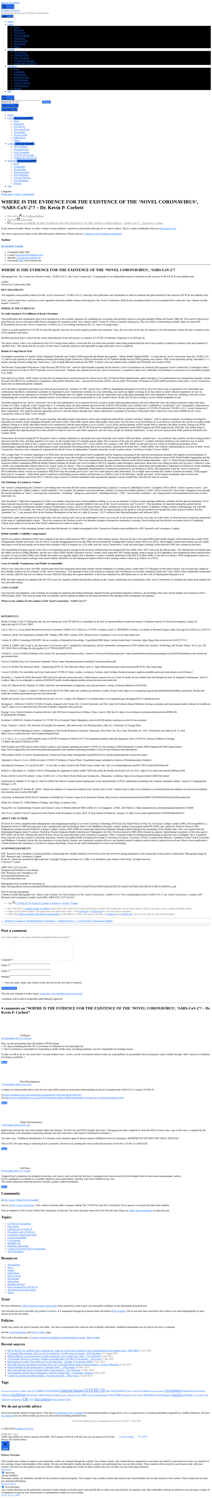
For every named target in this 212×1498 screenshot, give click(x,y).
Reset (16, 69)
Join (9, 91)
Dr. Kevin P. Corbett (12, 246)
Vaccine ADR (20, 41)
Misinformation (45, 1395)
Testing (74, 903)
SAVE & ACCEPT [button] (10, 1495)
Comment (7, 959)
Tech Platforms (21, 80)
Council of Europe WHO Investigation (26, 1248)
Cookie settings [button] (126, 1436)
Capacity (23, 1391)
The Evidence (20, 52)
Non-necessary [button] (8, 1484)
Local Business (21, 85)
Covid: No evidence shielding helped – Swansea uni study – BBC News (43, 1375)
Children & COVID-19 (25, 63)
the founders (120, 1311)
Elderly (129, 1391)
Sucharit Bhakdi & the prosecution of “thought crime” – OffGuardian (41, 1367)
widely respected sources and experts (39, 1305)
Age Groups (5, 1391)
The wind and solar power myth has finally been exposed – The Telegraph (43, 1370)
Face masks (13, 1226)
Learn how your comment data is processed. (61, 993)
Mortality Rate (74, 1395)
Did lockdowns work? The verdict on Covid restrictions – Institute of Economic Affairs (50, 1361)
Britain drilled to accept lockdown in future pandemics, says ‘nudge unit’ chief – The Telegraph (54, 1356)
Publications (20, 44)
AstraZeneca (15, 1391)
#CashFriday (20, 74)
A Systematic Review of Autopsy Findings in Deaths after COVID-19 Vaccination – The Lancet (54, 1359)
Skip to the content (10, 2)
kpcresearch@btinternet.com (29, 255)
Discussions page (167, 228)
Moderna (64, 1395)
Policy (119, 1394)
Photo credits (93, 1337)
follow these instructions (141, 1210)
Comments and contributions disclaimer (102, 233)
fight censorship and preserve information (39, 914)
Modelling (57, 1395)
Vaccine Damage (58, 1399)
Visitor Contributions (24, 194)
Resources (19, 30)
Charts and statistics (17, 1237)
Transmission (16, 1399)
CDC (33, 1391)
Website (5, 976)
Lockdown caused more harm (22, 1235)
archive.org (96, 911)
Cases (29, 1391)
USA (31, 1399)
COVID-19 (19, 32)
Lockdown (55, 903)
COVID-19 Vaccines (24, 60)
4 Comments (87, 223)
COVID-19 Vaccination (19, 1223)
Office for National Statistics (97, 1395)
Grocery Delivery (22, 83)
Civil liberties (13, 1240)
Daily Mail (110, 1391)
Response (127, 1395)
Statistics (177, 1394)
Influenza (5, 1395)
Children (40, 1390)
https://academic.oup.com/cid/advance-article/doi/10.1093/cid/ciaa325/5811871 (43, 1095)
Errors (134, 1391)
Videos (17, 46)
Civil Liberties (52, 1390)
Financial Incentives (157, 1391)
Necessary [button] (6, 1469)
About (10, 1292)
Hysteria (194, 1391)
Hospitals (186, 1391)
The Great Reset (22, 35)
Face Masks (143, 1390)
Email (5, 971)
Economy (120, 1390)
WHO (68, 1400)
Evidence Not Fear (10, 10)
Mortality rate (14, 1243)
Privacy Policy (38, 1332)
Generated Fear (21, 55)
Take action (13, 1281)
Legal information (18, 1332)
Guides (10, 49)
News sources (14, 1276)
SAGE (134, 1395)
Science (66, 903)
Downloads (13, 1278)
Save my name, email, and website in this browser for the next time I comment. (43, 982)
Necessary (10, 1472)
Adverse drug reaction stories (21, 1290)
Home (10, 21)
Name (5, 965)
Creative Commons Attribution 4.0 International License (58, 1337)
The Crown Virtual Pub (22, 1205)
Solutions (12, 66)
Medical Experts (32, 1395)
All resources (13, 1264)
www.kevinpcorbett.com (28, 257)
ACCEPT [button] (142, 1436)
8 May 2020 (26, 219)
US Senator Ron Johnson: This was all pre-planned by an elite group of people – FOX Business (54, 1353)
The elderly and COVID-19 (21, 1232)
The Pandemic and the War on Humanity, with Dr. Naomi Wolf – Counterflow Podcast (49, 1373)
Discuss (17, 88)
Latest (10, 24)
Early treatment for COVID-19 (22, 1287)
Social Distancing (163, 1395)
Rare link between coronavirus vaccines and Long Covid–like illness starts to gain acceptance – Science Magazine (63, 1364)
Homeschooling (21, 77)
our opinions (7, 1415)
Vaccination (19, 38)
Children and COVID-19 (19, 1229)
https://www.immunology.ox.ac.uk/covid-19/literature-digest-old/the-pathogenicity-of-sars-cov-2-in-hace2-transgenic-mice (64, 1097)
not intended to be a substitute (69, 1413)
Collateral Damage (71, 1390)
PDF (21, 260)
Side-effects (149, 1395)
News (16, 27)
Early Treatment (21, 58)
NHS (84, 1395)
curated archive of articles (37, 908)
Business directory (16, 1284)
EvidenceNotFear (34, 216)
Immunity (202, 1391)
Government (173, 1390)
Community (19, 71)
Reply (4, 1062)
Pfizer (111, 1395)
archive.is (83, 911)
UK (25, 1399)
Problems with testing (18, 1246)
